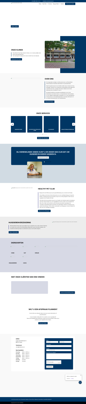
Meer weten (15, 26)
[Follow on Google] (55, 1)
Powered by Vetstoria (25, 399)
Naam (47, 340)
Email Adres (48, 344)
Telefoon (47, 348)
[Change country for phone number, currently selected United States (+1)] (47, 350)
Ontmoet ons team (16, 59)
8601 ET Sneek (19, 342)
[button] (12, 124)
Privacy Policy (31, 399)
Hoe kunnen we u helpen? (51, 352)
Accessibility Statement (47, 399)
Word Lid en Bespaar (44, 211)
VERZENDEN (49, 366)
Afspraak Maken (49, 101)
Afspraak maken (70, 3)
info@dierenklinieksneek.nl (48, 1)
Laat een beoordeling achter (67, 292)
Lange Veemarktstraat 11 (21, 340)
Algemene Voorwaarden (39, 399)
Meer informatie (14, 232)
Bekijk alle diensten (43, 138)
